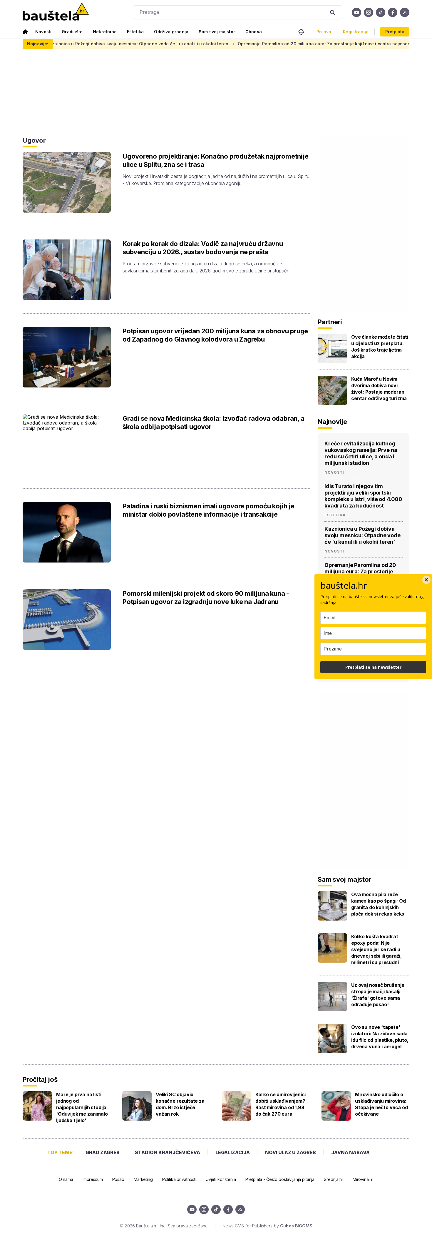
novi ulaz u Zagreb (290, 1152)
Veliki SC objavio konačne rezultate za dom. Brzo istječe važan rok (180, 1104)
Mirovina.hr (363, 1179)
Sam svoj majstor (217, 31)
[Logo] (56, 12)
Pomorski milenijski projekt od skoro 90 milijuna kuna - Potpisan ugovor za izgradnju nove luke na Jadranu (206, 597)
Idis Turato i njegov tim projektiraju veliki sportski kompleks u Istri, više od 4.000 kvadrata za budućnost (363, 496)
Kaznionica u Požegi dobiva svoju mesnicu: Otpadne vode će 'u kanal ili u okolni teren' (106, 43)
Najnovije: (37, 43)
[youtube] (356, 12)
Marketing (143, 1179)
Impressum (93, 1179)
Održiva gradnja (171, 31)
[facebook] (392, 12)
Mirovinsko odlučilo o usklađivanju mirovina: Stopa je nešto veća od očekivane (381, 1104)
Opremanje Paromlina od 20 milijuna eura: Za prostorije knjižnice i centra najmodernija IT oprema (309, 43)
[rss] (404, 12)
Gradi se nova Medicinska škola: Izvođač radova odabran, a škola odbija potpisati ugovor (213, 422)
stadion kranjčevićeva (167, 1152)
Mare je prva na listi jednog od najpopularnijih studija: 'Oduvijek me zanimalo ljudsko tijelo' (82, 1107)
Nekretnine (105, 31)
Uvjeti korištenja (221, 1179)
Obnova (253, 31)
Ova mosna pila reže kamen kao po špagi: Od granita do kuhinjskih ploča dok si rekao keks (378, 904)
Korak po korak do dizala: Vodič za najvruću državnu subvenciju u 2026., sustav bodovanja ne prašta (203, 248)
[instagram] (368, 12)
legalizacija (232, 1152)
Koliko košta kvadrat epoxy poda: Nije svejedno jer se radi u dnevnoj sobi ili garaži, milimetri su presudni (376, 949)
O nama (66, 1179)
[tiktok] (380, 12)
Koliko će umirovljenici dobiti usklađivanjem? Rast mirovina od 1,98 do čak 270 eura (280, 1104)
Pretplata (394, 31)
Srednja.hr (333, 1179)
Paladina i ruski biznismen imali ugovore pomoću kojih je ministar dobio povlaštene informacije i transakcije (208, 510)
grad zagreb (103, 1152)
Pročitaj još (40, 1079)
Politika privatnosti (179, 1179)
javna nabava (350, 1152)
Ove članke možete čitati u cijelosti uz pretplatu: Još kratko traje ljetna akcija (379, 346)
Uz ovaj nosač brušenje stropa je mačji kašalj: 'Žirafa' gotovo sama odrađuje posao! (377, 994)
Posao (118, 1179)
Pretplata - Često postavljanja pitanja (280, 1179)
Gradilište (72, 31)
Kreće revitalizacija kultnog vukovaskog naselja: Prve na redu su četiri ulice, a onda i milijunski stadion (360, 453)
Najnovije (332, 421)
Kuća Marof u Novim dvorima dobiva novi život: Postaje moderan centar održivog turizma (379, 388)
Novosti (43, 31)
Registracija (356, 31)
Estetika (135, 31)
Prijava (324, 31)
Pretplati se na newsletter (373, 667)
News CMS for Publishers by (267, 1225)
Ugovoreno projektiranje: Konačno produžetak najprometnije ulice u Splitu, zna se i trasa (215, 160)
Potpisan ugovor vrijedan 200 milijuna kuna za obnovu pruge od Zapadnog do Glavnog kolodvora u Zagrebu (215, 335)
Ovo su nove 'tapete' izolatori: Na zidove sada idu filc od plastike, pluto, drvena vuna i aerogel (379, 1036)
